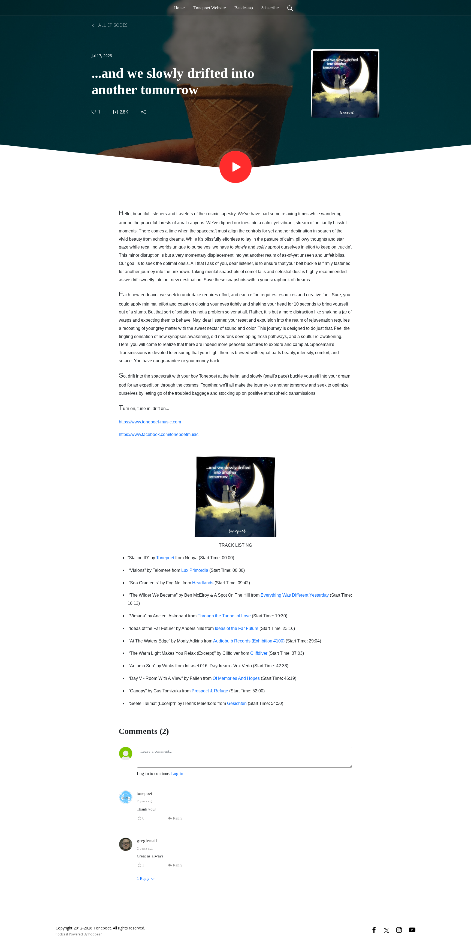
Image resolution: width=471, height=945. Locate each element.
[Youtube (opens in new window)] (412, 929)
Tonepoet (165, 557)
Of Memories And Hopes (236, 678)
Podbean (95, 934)
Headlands (202, 583)
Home (179, 7)
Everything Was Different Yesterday (295, 595)
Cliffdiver (258, 653)
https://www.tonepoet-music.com (150, 422)
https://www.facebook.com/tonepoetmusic (158, 434)
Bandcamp (243, 7)
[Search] (290, 7)
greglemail (147, 840)
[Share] (144, 112)
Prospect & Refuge (210, 691)
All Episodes (112, 25)
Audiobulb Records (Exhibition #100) (249, 641)
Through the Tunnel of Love (224, 616)
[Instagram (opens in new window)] (399, 929)
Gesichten (237, 703)
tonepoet (144, 793)
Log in (177, 773)
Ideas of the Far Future (236, 628)
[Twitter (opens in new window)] (386, 929)
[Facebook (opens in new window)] (374, 929)
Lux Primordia (194, 570)
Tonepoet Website (209, 7)
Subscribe (270, 7)
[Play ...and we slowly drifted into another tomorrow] (235, 167)
